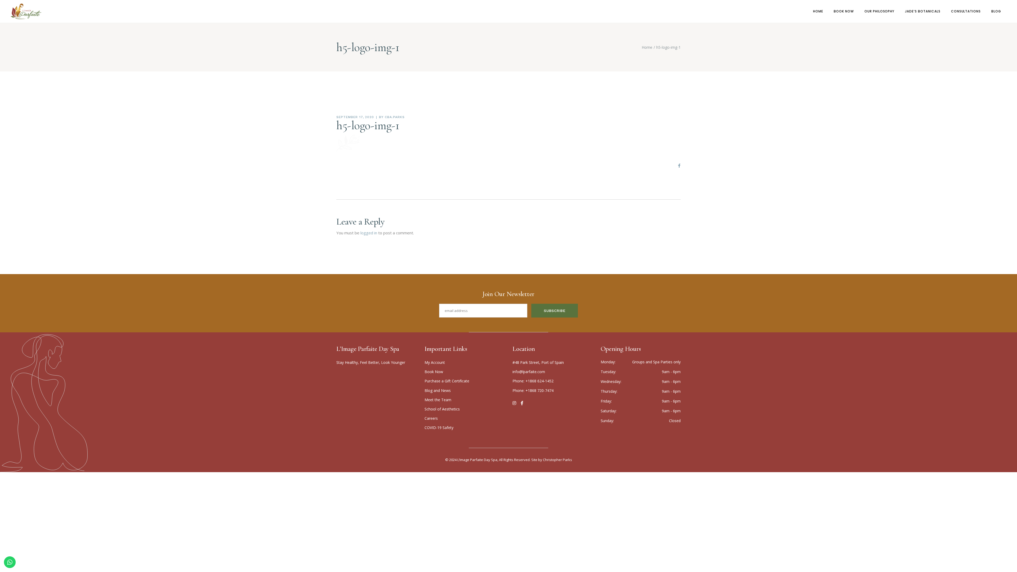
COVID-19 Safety (439, 427)
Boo (434, 371)
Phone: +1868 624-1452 (533, 380)
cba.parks (395, 117)
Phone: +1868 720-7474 (533, 390)
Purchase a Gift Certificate (447, 380)
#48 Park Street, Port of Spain (538, 362)
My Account (435, 362)
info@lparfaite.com (528, 371)
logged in (368, 232)
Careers (431, 418)
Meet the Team (438, 399)
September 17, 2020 (355, 117)
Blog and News (438, 390)
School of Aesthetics (442, 409)
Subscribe (554, 311)
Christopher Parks (557, 459)
